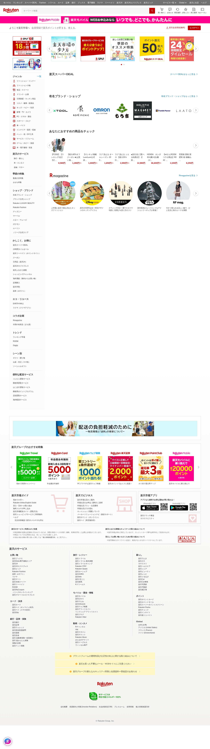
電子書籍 (91, 3)
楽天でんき (142, 584)
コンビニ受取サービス (21, 379)
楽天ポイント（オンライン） (88, 517)
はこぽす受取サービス (21, 387)
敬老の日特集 (18, 178)
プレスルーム (119, 732)
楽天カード (16, 630)
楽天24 (119, 3)
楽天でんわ (79, 626)
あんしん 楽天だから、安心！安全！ (186, 539)
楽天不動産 (142, 612)
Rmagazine (17, 320)
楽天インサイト (144, 637)
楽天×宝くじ (80, 604)
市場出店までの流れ (85, 509)
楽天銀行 (15, 647)
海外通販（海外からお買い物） (25, 279)
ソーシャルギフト (20, 366)
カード (60, 3)
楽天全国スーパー (19, 607)
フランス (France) (145, 655)
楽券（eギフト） (19, 291)
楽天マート (16, 604)
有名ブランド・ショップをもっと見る (178, 175)
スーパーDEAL (31, 3)
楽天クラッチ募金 (147, 516)
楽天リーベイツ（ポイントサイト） (26, 253)
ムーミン (16, 228)
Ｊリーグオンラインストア (22, 617)
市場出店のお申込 (84, 503)
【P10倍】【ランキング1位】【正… (57, 236)
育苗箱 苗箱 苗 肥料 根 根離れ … (185, 236)
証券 (67, 3)
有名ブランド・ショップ (22, 195)
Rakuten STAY (80, 591)
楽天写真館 (142, 609)
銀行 (73, 3)
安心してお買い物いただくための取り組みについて (125, 537)
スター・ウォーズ (20, 220)
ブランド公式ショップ (21, 199)
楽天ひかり (79, 624)
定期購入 (16, 283)
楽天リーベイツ (18, 609)
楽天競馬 (78, 607)
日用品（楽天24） (20, 262)
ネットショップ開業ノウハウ (88, 511)
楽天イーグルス (81, 667)
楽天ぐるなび (143, 602)
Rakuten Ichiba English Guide (24, 503)
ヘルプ (204, 3)
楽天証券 (15, 650)
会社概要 (64, 732)
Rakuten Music (81, 662)
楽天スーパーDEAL (20, 245)
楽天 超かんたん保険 (20, 666)
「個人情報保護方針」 (49, 537)
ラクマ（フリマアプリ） (22, 308)
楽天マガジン (80, 657)
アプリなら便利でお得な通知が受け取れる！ (157, 500)
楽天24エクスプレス (133, 3)
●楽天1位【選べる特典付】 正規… (137, 236)
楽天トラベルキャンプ (83, 589)
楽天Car (141, 604)
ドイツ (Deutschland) (146, 658)
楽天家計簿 (142, 615)
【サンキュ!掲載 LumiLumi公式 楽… (90, 236)
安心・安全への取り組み (22, 506)
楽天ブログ (79, 640)
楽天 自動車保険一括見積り (22, 663)
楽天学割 (16, 287)
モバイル (7, 3)
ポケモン (16, 224)
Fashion (42, 3)
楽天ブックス (17, 584)
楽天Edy (15, 637)
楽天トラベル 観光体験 (84, 586)
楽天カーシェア (81, 597)
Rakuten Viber (80, 642)
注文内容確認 (20, 520)
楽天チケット (80, 660)
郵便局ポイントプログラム (23, 391)
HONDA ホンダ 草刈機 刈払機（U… (154, 236)
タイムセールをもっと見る (183, 254)
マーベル (16, 216)
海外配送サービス (20, 400)
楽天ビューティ (144, 597)
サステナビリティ (147, 518)
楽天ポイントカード (146, 624)
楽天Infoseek (80, 629)
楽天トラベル (80, 584)
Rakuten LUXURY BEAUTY (23, 203)
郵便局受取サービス (20, 383)
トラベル (52, 3)
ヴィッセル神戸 (81, 670)
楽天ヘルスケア (144, 591)
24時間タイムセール (21, 249)
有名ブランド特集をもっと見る (181, 298)
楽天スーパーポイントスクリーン (151, 630)
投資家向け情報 (76, 732)
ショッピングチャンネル (22, 274)
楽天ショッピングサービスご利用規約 (27, 514)
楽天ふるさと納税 (20, 270)
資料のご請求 (97, 503)
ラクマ (100, 3)
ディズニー (17, 212)
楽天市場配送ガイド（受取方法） (26, 511)
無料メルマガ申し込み (21, 509)
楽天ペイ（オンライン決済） (23, 632)
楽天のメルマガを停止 (34, 520)
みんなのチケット (82, 665)
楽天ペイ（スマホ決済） (21, 635)
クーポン (16, 258)
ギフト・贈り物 (19, 358)
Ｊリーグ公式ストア (20, 232)
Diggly (15, 345)
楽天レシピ (142, 599)
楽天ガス (141, 586)
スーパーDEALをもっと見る (182, 74)
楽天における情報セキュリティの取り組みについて (125, 529)
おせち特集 (17, 182)
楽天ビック (148, 3)
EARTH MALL (18, 304)
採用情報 (130, 732)
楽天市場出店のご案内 (85, 500)
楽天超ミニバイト (145, 640)
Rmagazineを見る (187, 335)
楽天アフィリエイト (83, 634)
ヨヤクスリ (142, 589)
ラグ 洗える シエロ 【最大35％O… (122, 236)
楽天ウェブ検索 (81, 632)
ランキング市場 (19, 337)
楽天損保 (15, 658)
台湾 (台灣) (142, 650)
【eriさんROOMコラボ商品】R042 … (169, 236)
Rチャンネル (80, 652)
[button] (170, 11)
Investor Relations (89, 732)
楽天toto (78, 602)
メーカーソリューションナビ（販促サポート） (95, 514)
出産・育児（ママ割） (21, 362)
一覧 (39, 76)
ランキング (17, 3)
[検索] (152, 11)
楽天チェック (143, 635)
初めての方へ (18, 500)
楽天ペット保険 (18, 671)
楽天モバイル (80, 621)
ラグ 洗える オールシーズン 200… (106, 236)
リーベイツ (109, 3)
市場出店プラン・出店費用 (87, 506)
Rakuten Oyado (81, 594)
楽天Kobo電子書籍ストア (22, 586)
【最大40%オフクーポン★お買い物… (73, 236)
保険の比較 (16, 668)
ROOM (15, 341)
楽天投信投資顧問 (19, 655)
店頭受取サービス (20, 396)
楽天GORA (79, 599)
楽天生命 (15, 660)
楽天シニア (142, 594)
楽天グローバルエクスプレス (23, 620)
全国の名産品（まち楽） (22, 324)
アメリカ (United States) (147, 653)
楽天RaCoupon (18, 615)
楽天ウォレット (18, 653)
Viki (76, 655)
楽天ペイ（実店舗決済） (86, 520)
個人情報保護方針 (142, 732)
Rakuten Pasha (144, 632)
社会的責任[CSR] (105, 732)
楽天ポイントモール (146, 627)
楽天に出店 (194, 3)
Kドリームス (80, 609)
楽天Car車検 (143, 607)
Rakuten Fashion (19, 207)
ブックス (81, 3)
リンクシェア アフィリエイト (86, 637)
